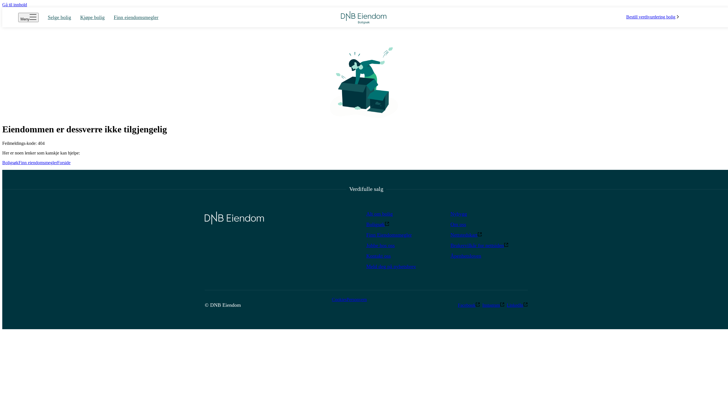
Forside (64, 162)
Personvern (357, 299)
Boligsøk (10, 162)
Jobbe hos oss (380, 245)
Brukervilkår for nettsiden (477, 245)
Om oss (458, 224)
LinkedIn (515, 305)
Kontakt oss (378, 256)
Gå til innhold (14, 4)
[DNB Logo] (363, 17)
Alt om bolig (379, 214)
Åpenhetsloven (465, 256)
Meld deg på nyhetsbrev (391, 266)
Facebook (466, 305)
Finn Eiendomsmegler (389, 235)
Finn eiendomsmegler (37, 162)
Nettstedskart (463, 235)
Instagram (491, 305)
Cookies (339, 299)
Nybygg (458, 214)
